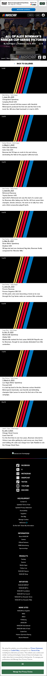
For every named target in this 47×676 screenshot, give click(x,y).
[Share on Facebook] (40, 58)
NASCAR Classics (23, 571)
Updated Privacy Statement (23, 507)
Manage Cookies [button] (24, 519)
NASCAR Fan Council (23, 594)
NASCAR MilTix (23, 588)
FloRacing (24, 619)
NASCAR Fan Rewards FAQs (23, 600)
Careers (23, 539)
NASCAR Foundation (23, 591)
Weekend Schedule (23, 9)
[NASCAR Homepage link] (23, 452)
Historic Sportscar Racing (23, 634)
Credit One (23, 631)
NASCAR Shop (23, 574)
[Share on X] (44, 58)
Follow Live (23, 568)
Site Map (23, 516)
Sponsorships (23, 548)
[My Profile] (43, 15)
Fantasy (23, 559)
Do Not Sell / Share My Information (23, 525)
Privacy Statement (37, 648)
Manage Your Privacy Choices (23, 672)
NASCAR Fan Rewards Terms (23, 597)
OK (23, 664)
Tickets (30, 15)
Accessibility (23, 510)
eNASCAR (24, 622)
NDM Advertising (23, 545)
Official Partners (23, 542)
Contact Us (23, 501)
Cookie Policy (15, 650)
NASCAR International (23, 625)
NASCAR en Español (23, 611)
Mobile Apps (23, 565)
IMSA (23, 614)
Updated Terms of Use (23, 504)
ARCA (23, 617)
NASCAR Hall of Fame (23, 628)
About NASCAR (23, 536)
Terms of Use (35, 650)
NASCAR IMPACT (23, 585)
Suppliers (23, 513)
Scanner (23, 562)
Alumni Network (23, 637)
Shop (38, 15)
